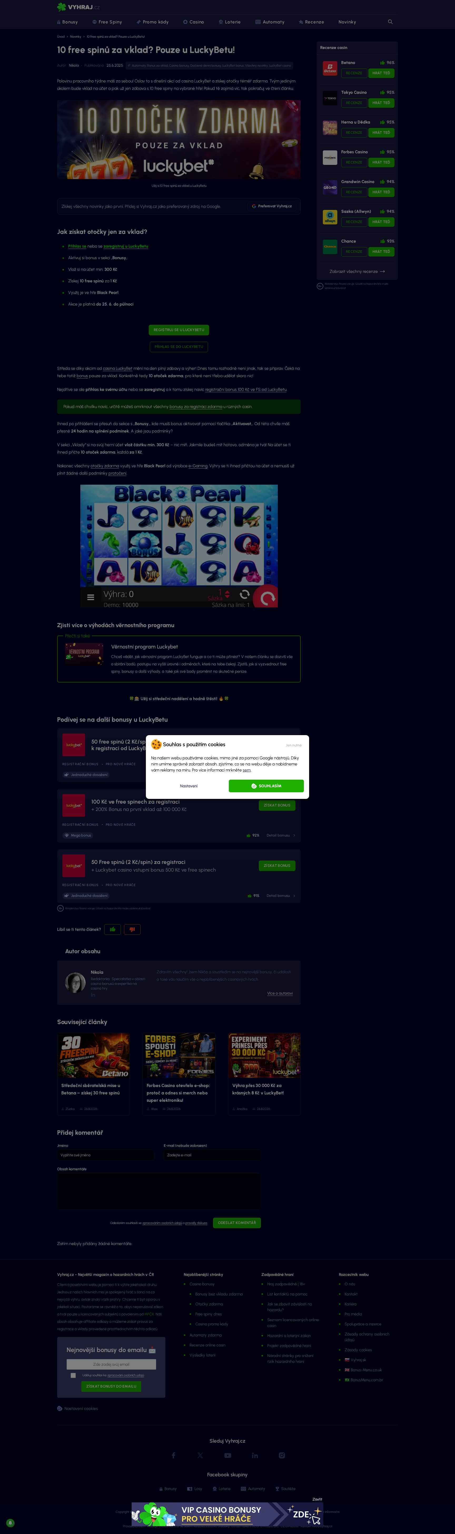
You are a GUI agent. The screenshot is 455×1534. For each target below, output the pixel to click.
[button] (294, 744)
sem (247, 770)
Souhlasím (270, 786)
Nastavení (188, 786)
